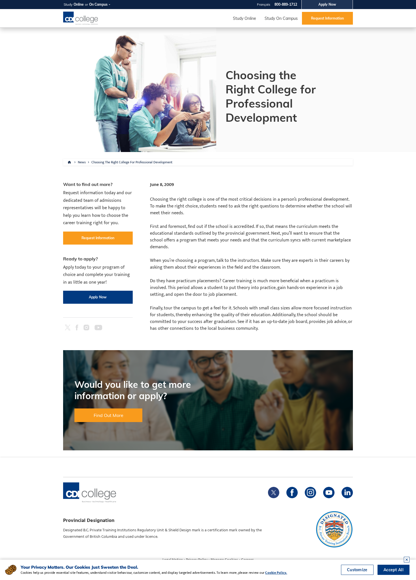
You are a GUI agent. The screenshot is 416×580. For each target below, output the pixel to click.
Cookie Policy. (276, 572)
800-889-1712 (286, 4)
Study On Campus (281, 18)
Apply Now (327, 4)
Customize (357, 569)
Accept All (393, 569)
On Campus (98, 4)
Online (79, 4)
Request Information (327, 18)
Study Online (244, 18)
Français (263, 4)
